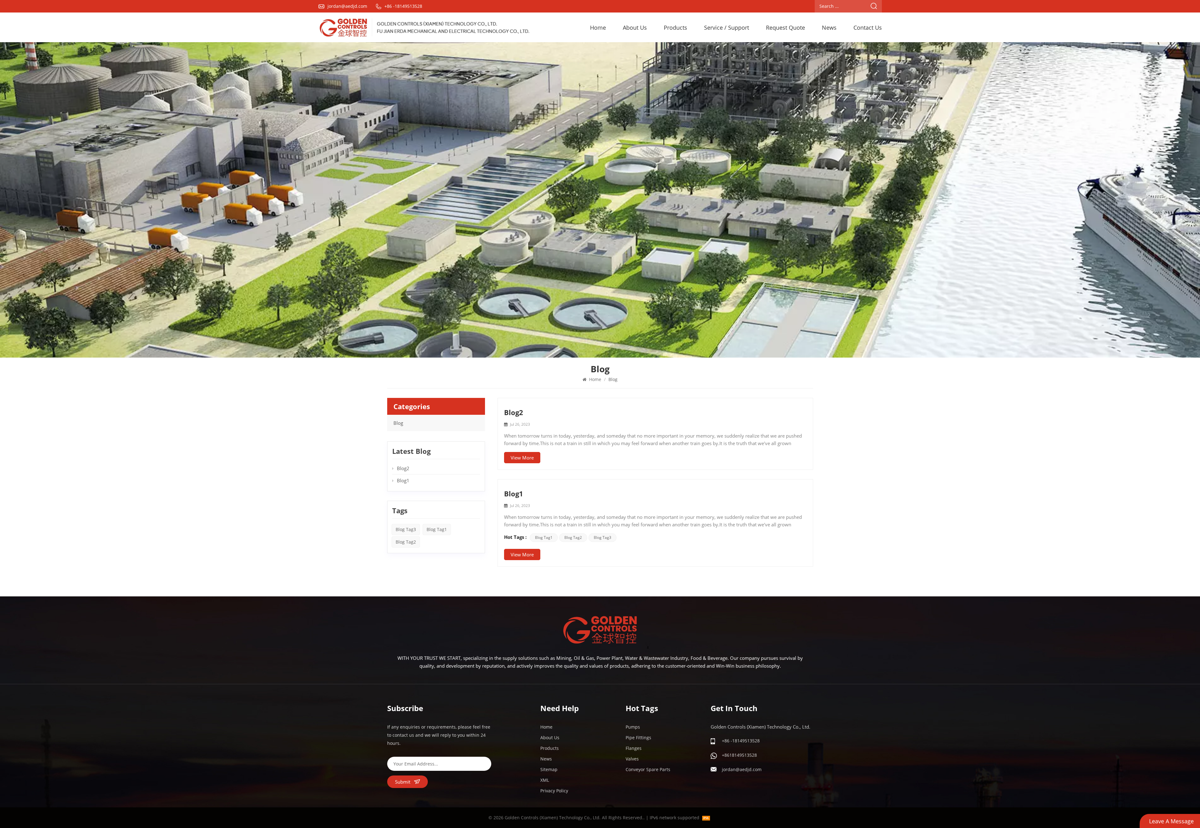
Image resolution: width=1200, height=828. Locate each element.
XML (544, 780)
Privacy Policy (554, 791)
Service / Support (726, 27)
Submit (402, 782)
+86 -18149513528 (403, 6)
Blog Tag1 (543, 537)
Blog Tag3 (602, 537)
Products (675, 27)
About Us (635, 27)
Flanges (634, 748)
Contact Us (867, 27)
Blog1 (513, 493)
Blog (398, 423)
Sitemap (549, 769)
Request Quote (785, 27)
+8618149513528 (739, 755)
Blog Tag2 (573, 537)
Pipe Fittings (638, 737)
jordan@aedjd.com (347, 6)
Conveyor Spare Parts (648, 769)
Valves (632, 759)
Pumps (633, 727)
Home (598, 27)
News (829, 27)
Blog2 (513, 412)
